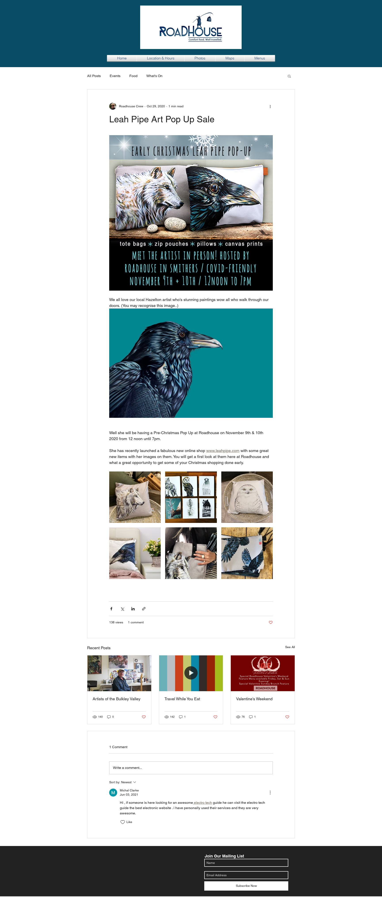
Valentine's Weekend (254, 698)
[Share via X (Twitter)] (122, 609)
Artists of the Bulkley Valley (116, 698)
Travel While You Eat (182, 698)
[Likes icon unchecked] (123, 822)
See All (290, 647)
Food (133, 76)
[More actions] (270, 106)
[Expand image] (135, 497)
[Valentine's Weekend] (263, 673)
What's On (154, 76)
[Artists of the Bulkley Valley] (119, 673)
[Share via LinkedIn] (133, 609)
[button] (289, 76)
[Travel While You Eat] (191, 673)
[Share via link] (144, 609)
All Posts (94, 76)
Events (115, 76)
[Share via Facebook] (111, 609)
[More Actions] (270, 792)
